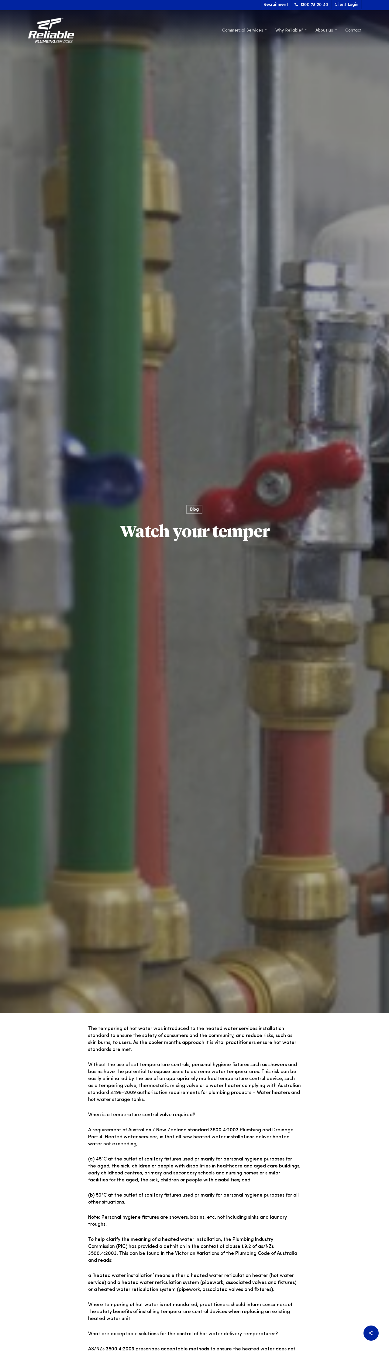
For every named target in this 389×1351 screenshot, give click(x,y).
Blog (194, 509)
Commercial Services (242, 30)
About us (324, 30)
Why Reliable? (289, 30)
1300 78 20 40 (314, 5)
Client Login (346, 4)
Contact (353, 30)
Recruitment (275, 4)
